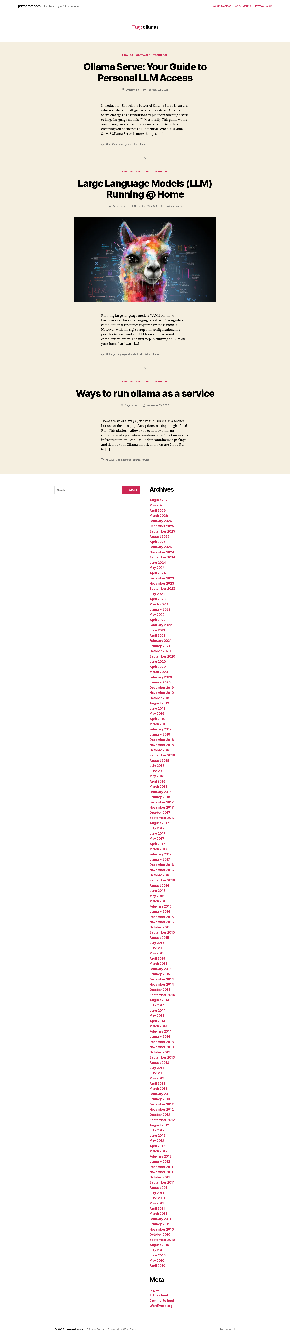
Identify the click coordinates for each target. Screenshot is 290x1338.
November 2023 (162, 583)
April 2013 (157, 1083)
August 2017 (159, 823)
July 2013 (157, 1068)
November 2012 (162, 1109)
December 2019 (162, 688)
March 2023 (159, 604)
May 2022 (157, 615)
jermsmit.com (29, 6)
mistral (146, 354)
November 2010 (162, 1229)
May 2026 (157, 505)
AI (106, 144)
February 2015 (160, 969)
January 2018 (160, 797)
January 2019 (160, 734)
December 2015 (162, 917)
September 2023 (162, 588)
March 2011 (158, 1214)
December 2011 (161, 1167)
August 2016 (159, 885)
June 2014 (158, 1010)
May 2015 (157, 953)
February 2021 (160, 641)
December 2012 (162, 1104)
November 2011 (161, 1172)
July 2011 (157, 1193)
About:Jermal (243, 6)
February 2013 (160, 1094)
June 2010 (158, 1255)
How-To (127, 55)
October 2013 (160, 1052)
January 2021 (160, 646)
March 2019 (158, 724)
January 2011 (160, 1224)
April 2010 (157, 1266)
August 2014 (159, 1000)
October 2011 (160, 1177)
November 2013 (162, 1047)
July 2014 (157, 1005)
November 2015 (162, 922)
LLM (135, 144)
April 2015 (157, 958)
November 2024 (162, 552)
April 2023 (157, 599)
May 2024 (157, 568)
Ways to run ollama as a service (145, 393)
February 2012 (160, 1156)
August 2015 (159, 938)
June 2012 (157, 1135)
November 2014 (162, 984)
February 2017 (160, 854)
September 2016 (162, 880)
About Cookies (222, 6)
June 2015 (157, 948)
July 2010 (157, 1250)
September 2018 (162, 755)
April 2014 (157, 1021)
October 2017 (160, 813)
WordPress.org (161, 1306)
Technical (160, 55)
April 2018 (157, 781)
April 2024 (158, 573)
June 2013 (157, 1073)
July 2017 (157, 828)
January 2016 (160, 911)
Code (119, 459)
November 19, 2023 (158, 405)
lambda (127, 459)
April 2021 (157, 635)
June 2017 (157, 833)
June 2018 (158, 771)
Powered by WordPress (122, 1329)
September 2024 (162, 557)
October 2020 (160, 651)
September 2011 (162, 1182)
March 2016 (158, 901)
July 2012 (157, 1130)
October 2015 (160, 927)
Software (143, 55)
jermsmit (134, 89)
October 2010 (160, 1234)
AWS (111, 459)
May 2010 (157, 1261)
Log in (154, 1290)
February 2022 (161, 625)
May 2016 (157, 896)
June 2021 (157, 630)
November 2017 (162, 807)
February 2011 (160, 1219)
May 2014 (157, 1016)
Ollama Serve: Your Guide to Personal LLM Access (145, 72)
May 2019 (157, 714)
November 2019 (162, 693)
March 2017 (158, 849)
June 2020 (158, 661)
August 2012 (159, 1125)
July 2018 (157, 766)
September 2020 (162, 656)
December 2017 (162, 802)
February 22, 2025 (158, 89)
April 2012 (157, 1146)
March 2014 (158, 1026)
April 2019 (157, 719)
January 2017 (160, 859)
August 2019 (159, 703)
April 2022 (157, 620)
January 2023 (160, 609)
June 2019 (158, 708)
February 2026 (161, 521)
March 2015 (158, 964)
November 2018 (162, 745)
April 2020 (158, 667)
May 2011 (157, 1203)
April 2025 (157, 542)
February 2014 (161, 1031)
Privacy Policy (263, 6)
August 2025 (159, 536)
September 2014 (162, 995)
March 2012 (158, 1151)
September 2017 (162, 818)
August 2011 (159, 1188)
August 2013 (159, 1063)
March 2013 (158, 1089)
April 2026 (158, 510)
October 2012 (160, 1115)
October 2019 (160, 698)
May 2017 (157, 839)
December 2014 (162, 979)
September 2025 (162, 531)
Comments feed (162, 1301)
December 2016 (162, 865)
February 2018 (161, 792)
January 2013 (160, 1099)
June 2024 (158, 563)
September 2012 (162, 1120)
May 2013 (157, 1078)
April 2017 (157, 844)
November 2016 (162, 870)
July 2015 (157, 943)
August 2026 (159, 500)
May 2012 (157, 1141)
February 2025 (161, 547)
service (145, 459)
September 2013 (162, 1057)
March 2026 (159, 516)
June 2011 (157, 1198)
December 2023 (162, 578)
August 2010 (159, 1245)
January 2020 (160, 682)
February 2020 (161, 677)
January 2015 (160, 974)
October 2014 (160, 990)
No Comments (174, 206)
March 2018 (158, 786)
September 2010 (162, 1240)
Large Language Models (122, 354)
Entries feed (159, 1295)
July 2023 (157, 594)
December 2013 (162, 1042)
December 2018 (162, 740)
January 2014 (160, 1036)
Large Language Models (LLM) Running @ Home (145, 188)
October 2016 (160, 875)
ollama (142, 144)
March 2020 (159, 672)
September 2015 (162, 932)
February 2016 (161, 906)
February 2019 (161, 729)
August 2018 (159, 760)
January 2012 (160, 1161)
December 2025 (162, 526)
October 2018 (160, 750)
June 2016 (158, 891)
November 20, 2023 (145, 206)
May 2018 (157, 776)
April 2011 (157, 1208)
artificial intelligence (120, 144)
